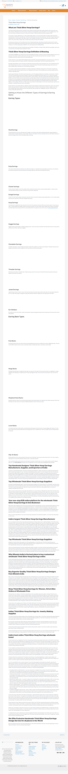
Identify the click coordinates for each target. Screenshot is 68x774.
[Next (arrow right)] (5, 773)
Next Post (62, 734)
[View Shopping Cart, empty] (63, 6)
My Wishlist (44, 748)
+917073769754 (58, 748)
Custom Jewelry (42, 10)
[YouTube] (63, 752)
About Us (17, 744)
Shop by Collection (33, 10)
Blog (49, 10)
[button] (60, 5)
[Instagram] (60, 752)
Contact (53, 10)
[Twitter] (58, 752)
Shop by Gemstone (22, 10)
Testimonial (31, 754)
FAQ (42, 749)
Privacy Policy (18, 747)
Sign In (43, 744)
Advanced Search (18, 752)
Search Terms (18, 748)
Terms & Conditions (32, 752)
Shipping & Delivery (32, 746)
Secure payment (32, 748)
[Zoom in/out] (1, 771)
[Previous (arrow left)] (1, 773)
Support (30, 750)
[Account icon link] (65, 5)
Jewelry (13, 10)
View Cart (44, 747)
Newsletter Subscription (20, 753)
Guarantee (31, 751)
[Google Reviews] (62, 752)
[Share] (8, 771)
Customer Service (18, 745)
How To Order (31, 755)
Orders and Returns (19, 751)
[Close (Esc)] (11, 771)
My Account (44, 745)
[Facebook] (57, 752)
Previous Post (6, 734)
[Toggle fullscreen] (5, 771)
